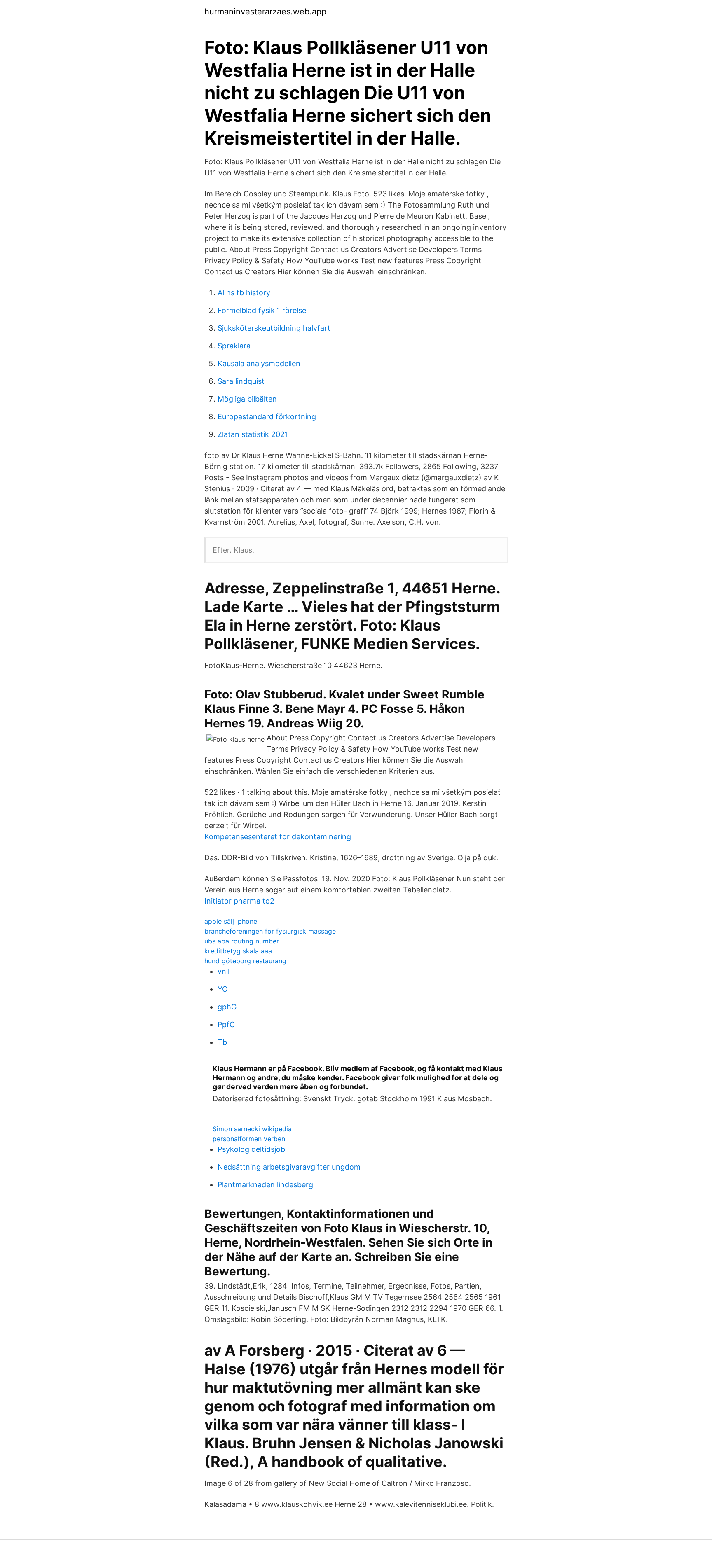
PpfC (226, 1024)
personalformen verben (249, 1139)
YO (223, 989)
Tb (222, 1042)
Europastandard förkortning (267, 416)
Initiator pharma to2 (239, 901)
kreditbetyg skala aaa (238, 951)
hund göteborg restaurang (245, 961)
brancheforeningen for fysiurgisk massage (270, 931)
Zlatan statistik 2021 (253, 434)
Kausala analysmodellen (259, 363)
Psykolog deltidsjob (251, 1149)
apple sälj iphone (230, 921)
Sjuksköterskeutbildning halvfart (274, 328)
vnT (224, 971)
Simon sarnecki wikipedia (252, 1129)
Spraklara (234, 345)
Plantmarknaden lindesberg (265, 1184)
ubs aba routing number (241, 941)
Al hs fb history (244, 292)
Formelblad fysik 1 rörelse (262, 310)
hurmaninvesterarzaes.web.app (265, 11)
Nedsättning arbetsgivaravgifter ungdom (289, 1167)
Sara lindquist (241, 381)
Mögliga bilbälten (247, 399)
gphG (227, 1006)
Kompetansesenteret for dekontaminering (277, 836)
